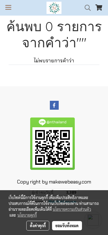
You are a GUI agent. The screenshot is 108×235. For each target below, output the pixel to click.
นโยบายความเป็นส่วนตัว (72, 209)
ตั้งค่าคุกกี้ (38, 225)
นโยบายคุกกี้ (27, 214)
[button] (85, 8)
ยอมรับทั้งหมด (67, 225)
